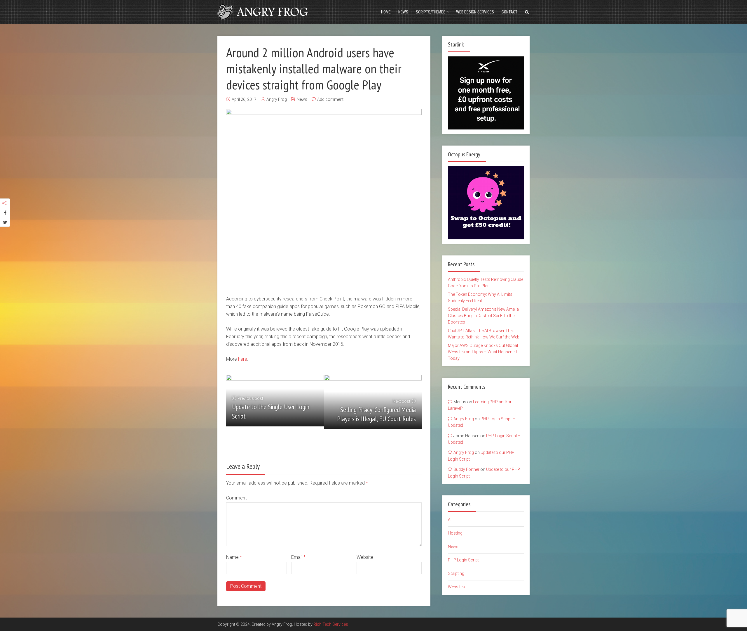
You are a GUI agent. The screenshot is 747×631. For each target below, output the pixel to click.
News (403, 12)
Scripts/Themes (431, 12)
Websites (456, 587)
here (242, 359)
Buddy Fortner (466, 469)
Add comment (330, 99)
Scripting (456, 573)
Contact (509, 12)
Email (298, 557)
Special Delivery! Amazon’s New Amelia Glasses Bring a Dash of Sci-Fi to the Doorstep (483, 316)
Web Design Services (475, 12)
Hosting (455, 533)
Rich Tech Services (330, 624)
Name (234, 557)
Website (365, 557)
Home (386, 12)
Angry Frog (276, 99)
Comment (236, 498)
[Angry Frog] (263, 11)
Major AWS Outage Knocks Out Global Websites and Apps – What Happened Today (483, 352)
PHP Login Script (463, 560)
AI (449, 519)
